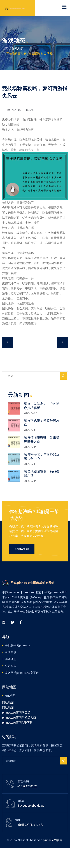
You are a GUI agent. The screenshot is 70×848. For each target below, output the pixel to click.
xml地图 (10, 695)
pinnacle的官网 (52, 840)
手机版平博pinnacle (17, 645)
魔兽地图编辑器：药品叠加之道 (41, 473)
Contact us (22, 549)
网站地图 (8, 702)
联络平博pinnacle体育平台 (22, 672)
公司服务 (10, 666)
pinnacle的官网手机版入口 (19, 717)
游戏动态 (18, 48)
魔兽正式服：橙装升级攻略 (41, 423)
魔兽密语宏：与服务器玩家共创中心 (41, 456)
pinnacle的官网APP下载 (17, 722)
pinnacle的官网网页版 (16, 712)
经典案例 (10, 652)
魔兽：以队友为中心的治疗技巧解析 (41, 406)
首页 (5, 48)
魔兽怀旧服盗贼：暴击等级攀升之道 (41, 440)
